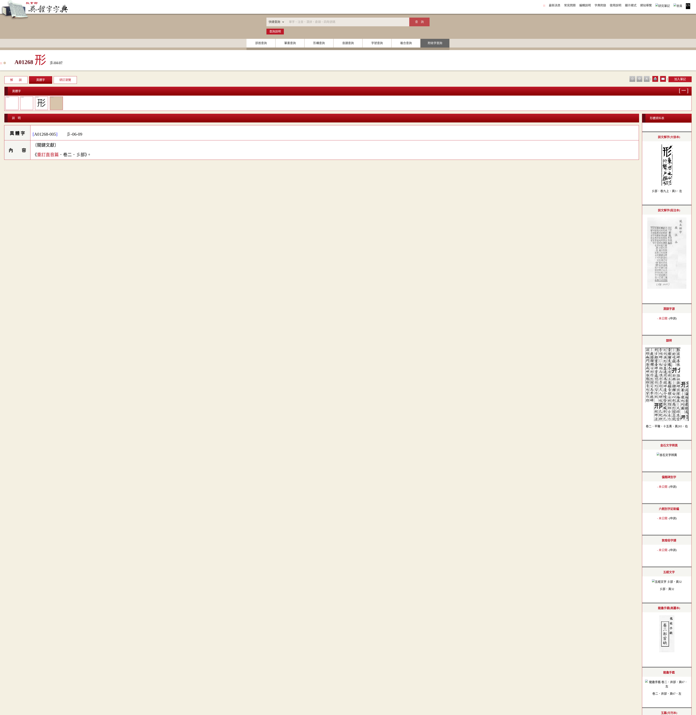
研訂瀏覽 (65, 79)
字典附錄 (600, 5)
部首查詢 (261, 43)
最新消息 (554, 5)
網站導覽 (646, 5)
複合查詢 (406, 43)
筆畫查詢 (290, 43)
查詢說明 (275, 31)
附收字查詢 (435, 43)
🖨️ (655, 78)
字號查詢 (377, 43)
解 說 (16, 79)
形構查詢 (319, 43)
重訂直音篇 (48, 154)
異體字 (40, 79)
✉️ (663, 78)
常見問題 (570, 5)
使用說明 (615, 5)
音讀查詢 (348, 43)
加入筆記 (680, 79)
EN (688, 5)
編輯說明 (585, 5)
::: (544, 5)
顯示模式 (631, 5)
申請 (673, 318)
